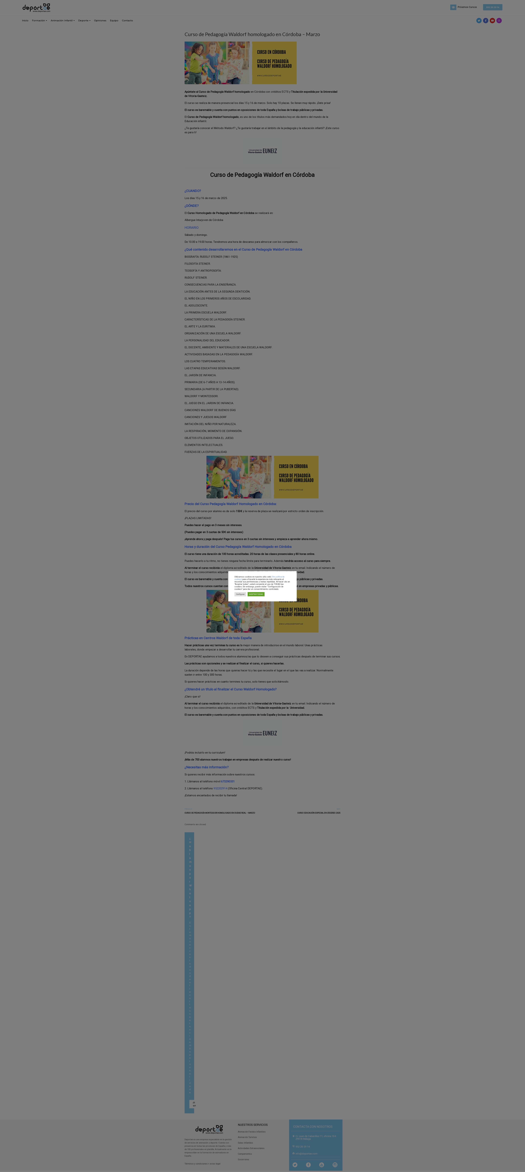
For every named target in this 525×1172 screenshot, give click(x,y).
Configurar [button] (240, 594)
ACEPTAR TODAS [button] (256, 594)
